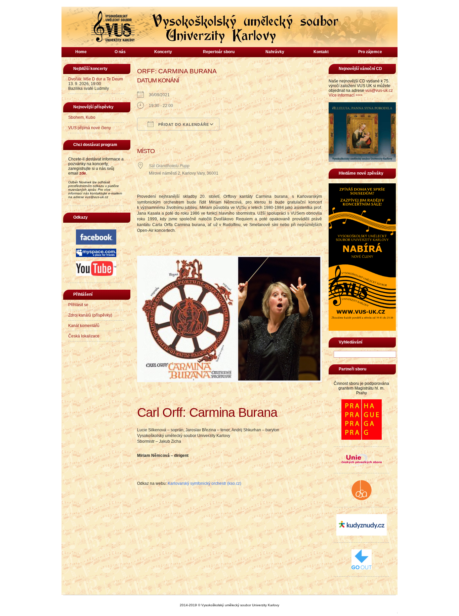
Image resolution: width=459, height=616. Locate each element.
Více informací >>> (346, 95)
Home (81, 51)
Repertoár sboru (219, 51)
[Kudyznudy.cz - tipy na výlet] (361, 534)
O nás (120, 51)
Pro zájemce (370, 51)
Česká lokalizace (83, 336)
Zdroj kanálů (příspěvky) (90, 315)
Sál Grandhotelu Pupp (169, 166)
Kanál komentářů (83, 325)
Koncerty (163, 51)
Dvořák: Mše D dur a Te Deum (95, 79)
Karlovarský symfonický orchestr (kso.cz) (204, 483)
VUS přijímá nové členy (89, 127)
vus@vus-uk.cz (379, 90)
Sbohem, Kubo (81, 117)
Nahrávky (274, 51)
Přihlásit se (78, 304)
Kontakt (321, 51)
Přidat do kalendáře (183, 124)
